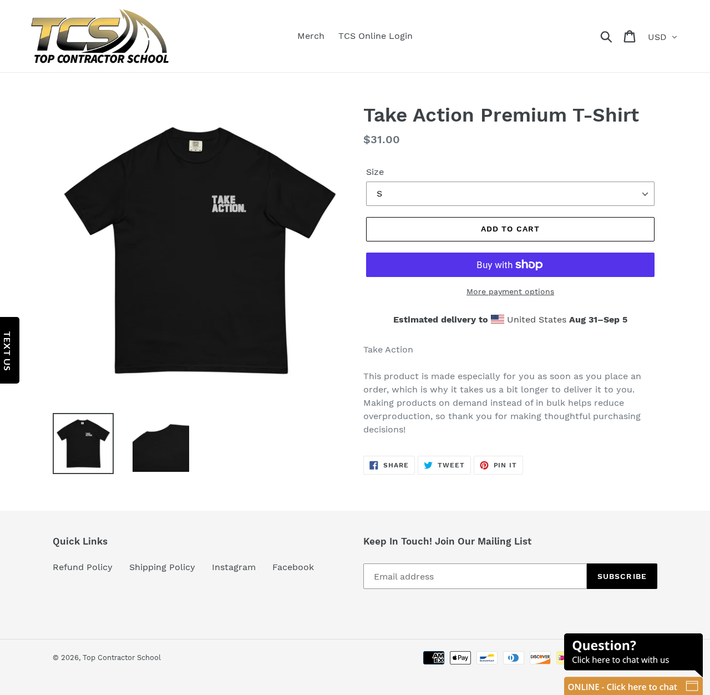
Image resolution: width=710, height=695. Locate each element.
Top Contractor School (122, 657)
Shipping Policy (162, 567)
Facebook (293, 567)
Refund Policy (83, 567)
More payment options (510, 291)
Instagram (234, 567)
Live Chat (633, 664)
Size (375, 172)
